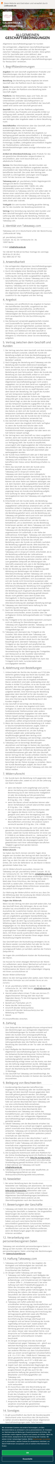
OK (27, 1453)
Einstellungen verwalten (41, 1439)
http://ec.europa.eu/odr (40, 1157)
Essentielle (27, 1459)
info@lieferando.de (17, 247)
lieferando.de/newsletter (16, 1190)
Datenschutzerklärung (15, 1253)
